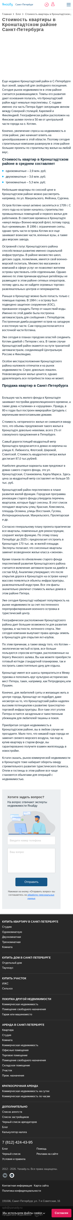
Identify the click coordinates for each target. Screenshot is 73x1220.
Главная (7, 14)
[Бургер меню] (68, 5)
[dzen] (12, 1175)
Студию (7, 926)
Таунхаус (7, 967)
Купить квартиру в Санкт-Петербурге (30, 921)
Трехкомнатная (11, 941)
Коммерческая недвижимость (20, 1004)
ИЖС (5, 983)
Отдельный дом (12, 962)
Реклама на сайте (47, 1153)
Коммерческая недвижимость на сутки (25, 1091)
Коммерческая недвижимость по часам (26, 1096)
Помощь (41, 1148)
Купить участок (14, 978)
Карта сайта (41, 1185)
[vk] (5, 1175)
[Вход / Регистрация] (53, 4)
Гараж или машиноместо (17, 1014)
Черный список (11, 1153)
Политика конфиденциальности (21, 1190)
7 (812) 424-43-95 (17, 1142)
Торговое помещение (14, 1055)
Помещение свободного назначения (24, 1009)
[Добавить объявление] (47, 5)
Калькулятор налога (14, 1132)
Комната (7, 946)
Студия (6, 1035)
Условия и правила (13, 1158)
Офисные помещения (15, 1050)
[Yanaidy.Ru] (7, 4)
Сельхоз (7, 988)
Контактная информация (17, 1185)
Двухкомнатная (11, 936)
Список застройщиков (15, 1116)
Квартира (7, 1029)
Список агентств (12, 1111)
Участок (7, 1070)
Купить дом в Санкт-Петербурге (26, 957)
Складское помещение (16, 1065)
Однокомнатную (12, 931)
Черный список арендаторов (19, 1121)
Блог (18, 14)
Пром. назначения (13, 1075)
